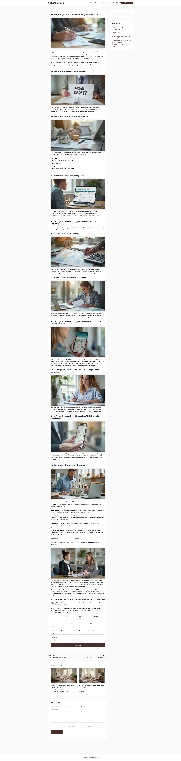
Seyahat (97, 3)
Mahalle (90, 623)
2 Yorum (81, 689)
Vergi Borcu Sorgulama (85, 213)
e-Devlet (63, 213)
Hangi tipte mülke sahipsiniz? (58, 630)
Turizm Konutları (106, 3)
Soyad (66, 616)
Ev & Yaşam (98, 689)
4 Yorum (53, 689)
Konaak (53, 580)
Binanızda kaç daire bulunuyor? (86, 630)
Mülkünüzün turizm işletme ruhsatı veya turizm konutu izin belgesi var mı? (69, 637)
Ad (52, 616)
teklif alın (65, 612)
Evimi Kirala (78, 645)
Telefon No (95, 616)
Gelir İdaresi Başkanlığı (57, 227)
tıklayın (77, 538)
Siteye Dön (116, 3)
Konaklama (90, 3)
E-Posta (81, 616)
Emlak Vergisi (54, 538)
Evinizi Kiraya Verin (127, 3)
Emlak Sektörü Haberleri (61, 689)
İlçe (71, 623)
